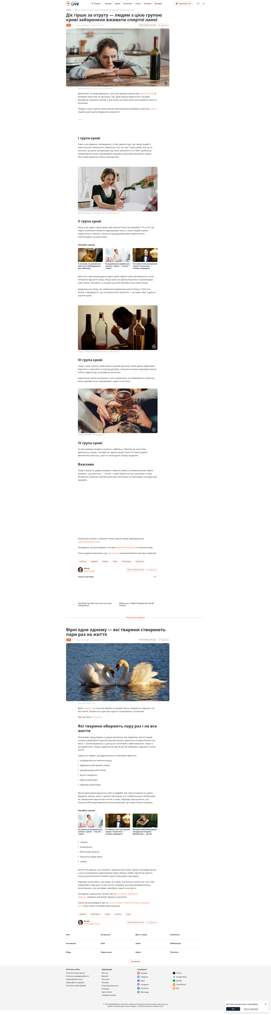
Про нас (105, 973)
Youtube (144, 973)
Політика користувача (75, 973)
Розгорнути (135, 961)
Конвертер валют (109, 995)
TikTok (178, 973)
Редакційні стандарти (75, 982)
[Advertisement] (116, 126)
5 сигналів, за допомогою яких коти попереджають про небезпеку (89, 266)
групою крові (146, 93)
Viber (143, 981)
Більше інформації (251, 1009)
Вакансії (105, 976)
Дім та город (141, 934)
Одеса (138, 952)
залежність (140, 561)
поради (105, 561)
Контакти (106, 979)
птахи (128, 914)
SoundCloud (181, 984)
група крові (113, 553)
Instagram (145, 984)
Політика (174, 952)
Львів (138, 943)
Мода (68, 952)
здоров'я (94, 561)
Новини (108, 3)
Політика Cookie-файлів (76, 985)
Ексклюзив (71, 943)
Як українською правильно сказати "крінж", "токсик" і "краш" (117, 266)
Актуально (105, 934)
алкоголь (83, 561)
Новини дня (106, 952)
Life (76, 10)
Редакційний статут (74, 979)
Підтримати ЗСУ (185, 4)
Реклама (105, 982)
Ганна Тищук (89, 571)
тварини (88, 708)
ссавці (107, 914)
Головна (68, 10)
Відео (160, 3)
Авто (68, 934)
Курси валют (107, 992)
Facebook (144, 988)
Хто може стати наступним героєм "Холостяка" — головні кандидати (145, 266)
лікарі (115, 561)
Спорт (138, 3)
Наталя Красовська (92, 924)
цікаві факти (95, 914)
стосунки (118, 914)
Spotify (179, 981)
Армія (117, 3)
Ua (198, 4)
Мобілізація (175, 943)
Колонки (147, 3)
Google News (181, 977)
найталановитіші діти (89, 541)
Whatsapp (145, 992)
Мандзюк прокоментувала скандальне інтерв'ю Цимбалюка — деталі (145, 831)
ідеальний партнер (126, 547)
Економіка (127, 3)
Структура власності (110, 985)
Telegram (144, 977)
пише (154, 108)
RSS (177, 988)
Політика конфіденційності (77, 976)
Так (233, 1009)
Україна (97, 3)
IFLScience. (97, 717)
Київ (103, 943)
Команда (105, 989)
